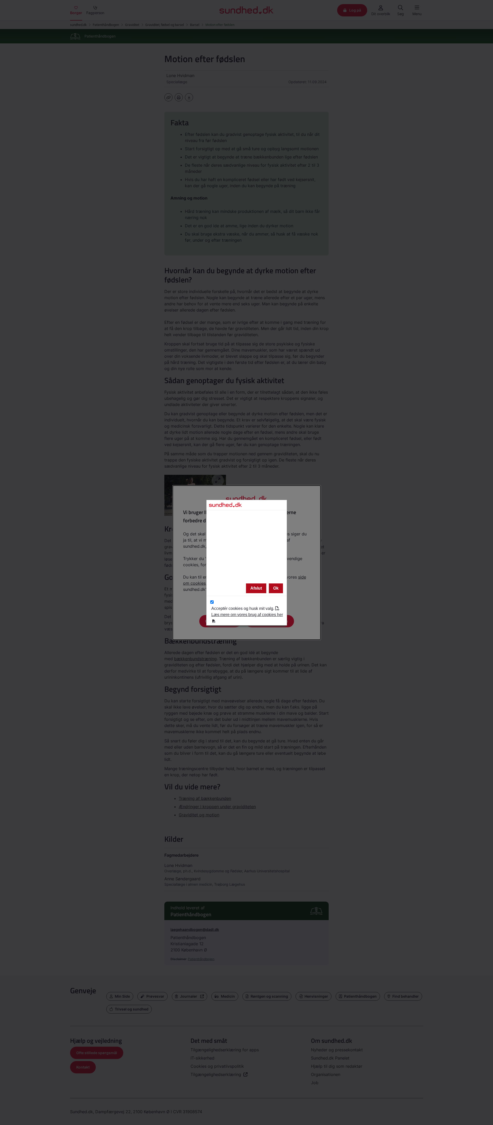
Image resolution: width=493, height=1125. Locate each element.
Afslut (256, 588)
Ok (276, 588)
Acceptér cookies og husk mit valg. (247, 611)
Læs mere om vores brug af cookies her (247, 614)
